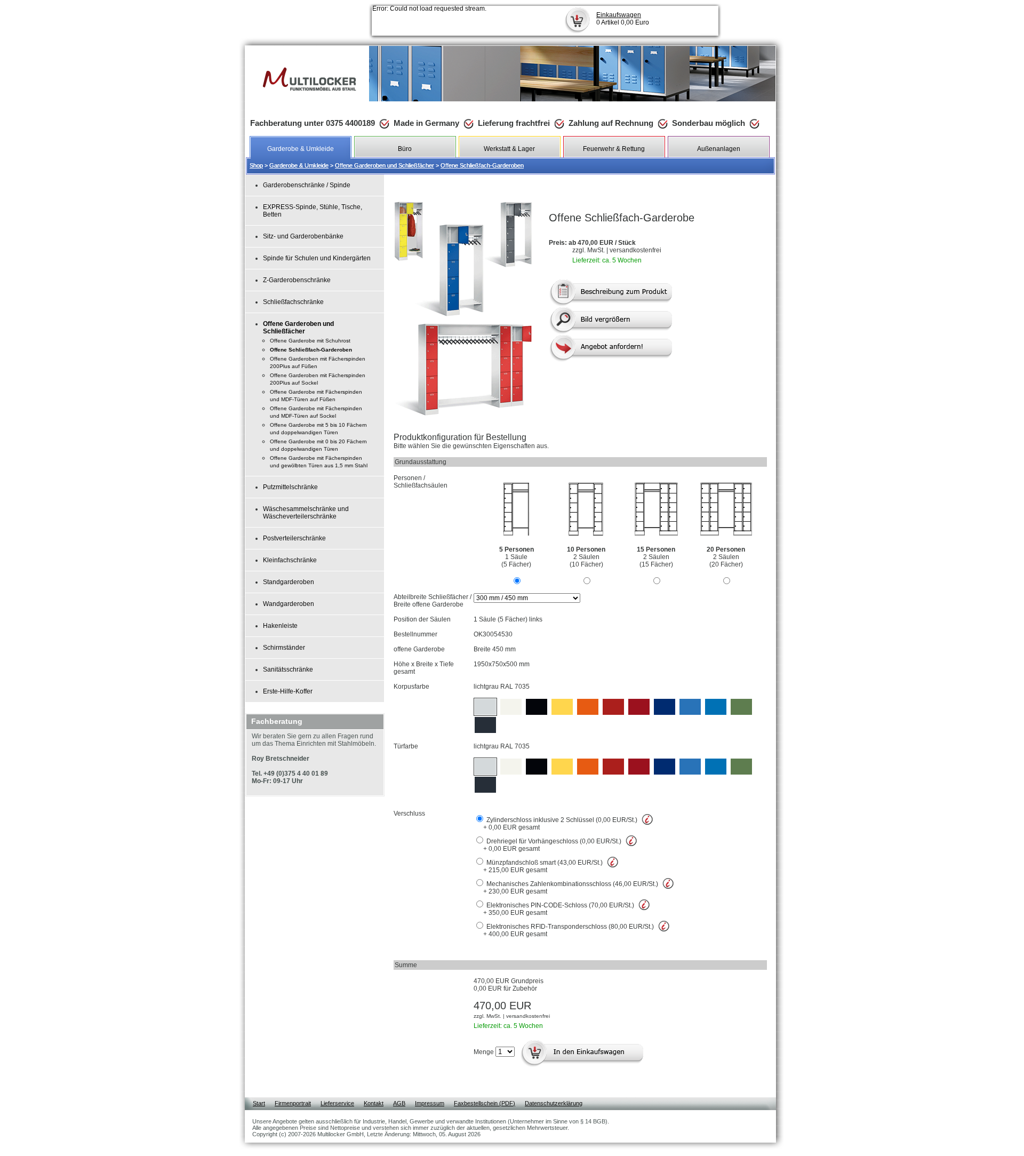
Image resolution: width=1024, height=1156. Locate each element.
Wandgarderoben (288, 604)
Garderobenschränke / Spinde (306, 185)
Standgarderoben (288, 582)
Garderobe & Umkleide (299, 165)
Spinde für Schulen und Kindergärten (317, 258)
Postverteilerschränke (294, 538)
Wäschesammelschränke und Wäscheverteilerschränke (306, 512)
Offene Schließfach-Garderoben (482, 165)
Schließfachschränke (293, 302)
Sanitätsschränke (288, 669)
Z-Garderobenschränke (297, 280)
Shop (256, 165)
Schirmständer (284, 647)
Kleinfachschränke (290, 560)
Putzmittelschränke (290, 487)
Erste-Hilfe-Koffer (288, 691)
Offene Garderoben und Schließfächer (384, 165)
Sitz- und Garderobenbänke (303, 236)
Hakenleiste (280, 625)
